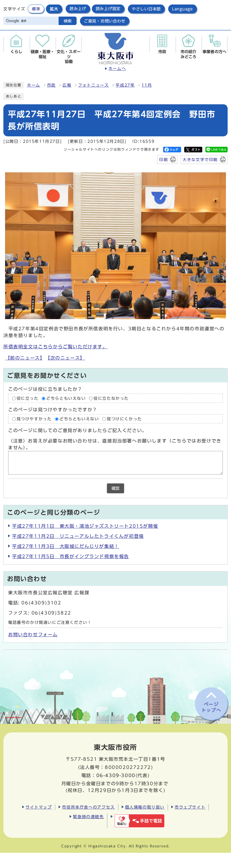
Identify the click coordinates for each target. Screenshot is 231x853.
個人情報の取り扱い (145, 807)
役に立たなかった (111, 398)
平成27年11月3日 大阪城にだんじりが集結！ (65, 546)
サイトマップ (39, 807)
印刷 (163, 159)
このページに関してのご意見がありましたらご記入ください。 (77, 430)
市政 (51, 85)
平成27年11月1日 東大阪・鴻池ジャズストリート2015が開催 (85, 526)
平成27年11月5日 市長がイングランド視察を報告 (70, 556)
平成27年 (125, 85)
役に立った (28, 398)
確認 (115, 488)
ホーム (33, 85)
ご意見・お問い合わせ (104, 21)
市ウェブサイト (190, 807)
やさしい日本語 (146, 9)
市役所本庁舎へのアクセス (88, 807)
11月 (146, 85)
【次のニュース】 (66, 358)
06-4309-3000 (116, 775)
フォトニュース (93, 85)
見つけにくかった (124, 419)
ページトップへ (211, 707)
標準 (36, 9)
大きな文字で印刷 (200, 159)
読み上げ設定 (108, 9)
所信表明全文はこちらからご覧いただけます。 (55, 346)
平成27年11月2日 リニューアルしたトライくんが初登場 (78, 536)
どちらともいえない (66, 398)
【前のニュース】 (24, 358)
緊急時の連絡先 (88, 816)
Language (182, 9)
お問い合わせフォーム (33, 634)
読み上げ (78, 9)
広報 (67, 85)
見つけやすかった (34, 419)
